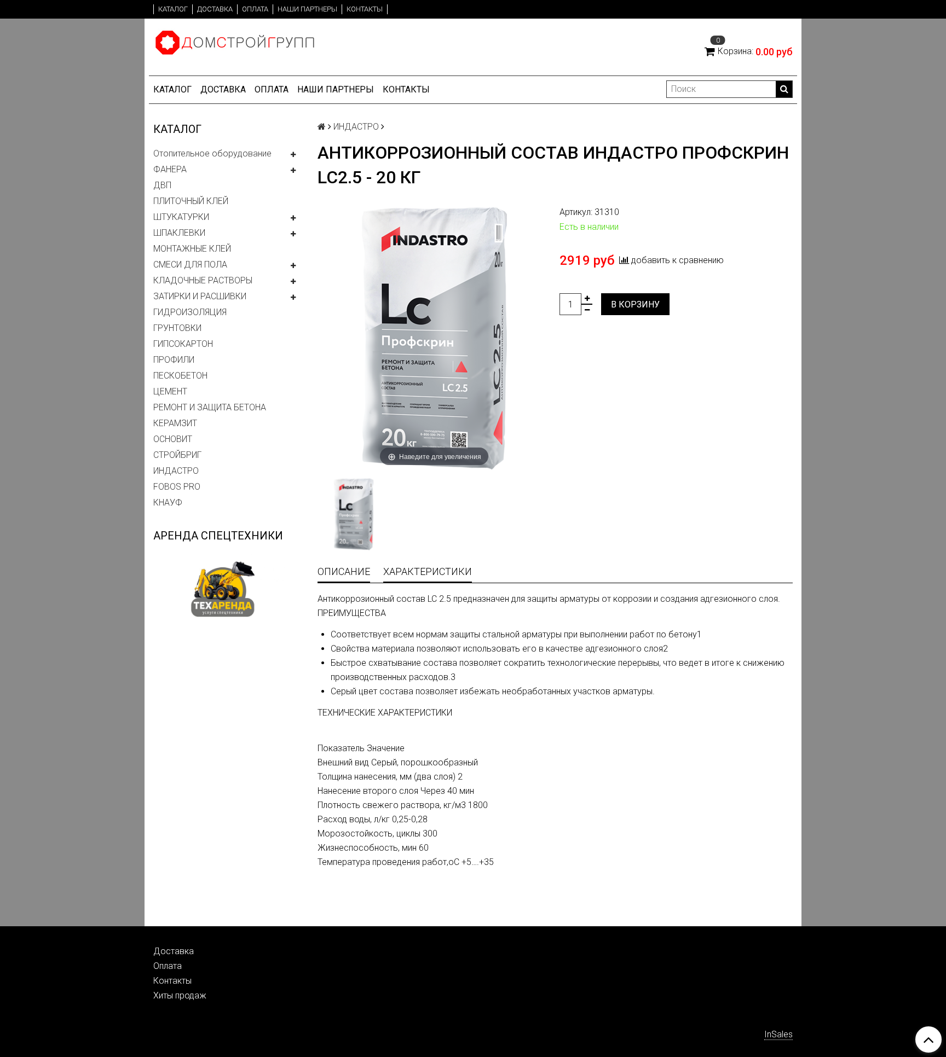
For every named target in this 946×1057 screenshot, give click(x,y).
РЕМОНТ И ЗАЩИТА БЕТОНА (209, 407)
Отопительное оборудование (212, 153)
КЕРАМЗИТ (175, 423)
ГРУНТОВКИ (177, 328)
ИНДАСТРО (176, 471)
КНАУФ (167, 502)
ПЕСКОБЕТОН (180, 375)
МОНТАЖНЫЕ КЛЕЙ (192, 248)
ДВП (162, 185)
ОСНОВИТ (172, 439)
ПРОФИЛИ (173, 360)
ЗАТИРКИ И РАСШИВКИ (199, 296)
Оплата (255, 9)
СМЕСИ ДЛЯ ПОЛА (190, 264)
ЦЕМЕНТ (170, 391)
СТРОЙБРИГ (177, 455)
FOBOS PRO (176, 486)
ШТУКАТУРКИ (181, 217)
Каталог (173, 9)
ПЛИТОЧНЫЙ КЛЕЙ (190, 201)
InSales (778, 1034)
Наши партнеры (307, 9)
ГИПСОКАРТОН (183, 344)
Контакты (365, 9)
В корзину (635, 304)
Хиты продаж (179, 995)
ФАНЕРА (170, 169)
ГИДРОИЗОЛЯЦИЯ (190, 312)
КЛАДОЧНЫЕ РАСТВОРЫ (202, 280)
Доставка (215, 9)
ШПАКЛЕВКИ (179, 233)
